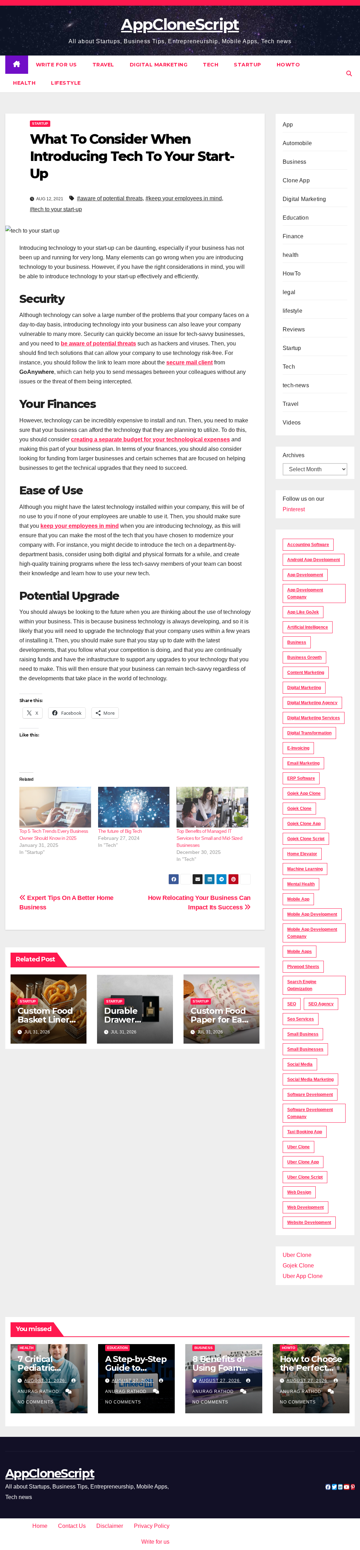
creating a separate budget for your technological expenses (150, 439)
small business (303, 1034)
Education (296, 218)
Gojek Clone (299, 808)
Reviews (294, 329)
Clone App (296, 180)
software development (310, 1094)
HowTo (288, 64)
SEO (291, 1003)
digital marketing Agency (312, 702)
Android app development (313, 559)
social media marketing (310, 1079)
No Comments (35, 1402)
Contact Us (72, 1526)
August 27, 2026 (133, 1380)
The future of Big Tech (120, 831)
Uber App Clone (303, 1276)
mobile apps (299, 951)
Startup (247, 64)
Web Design (299, 1192)
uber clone (298, 1146)
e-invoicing (298, 748)
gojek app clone (304, 793)
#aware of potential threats (110, 198)
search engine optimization (301, 985)
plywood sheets (303, 966)
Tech (210, 64)
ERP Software (301, 778)
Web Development (305, 1207)
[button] (349, 74)
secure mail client (189, 362)
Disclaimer (109, 1526)
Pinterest (294, 509)
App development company (305, 593)
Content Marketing (305, 672)
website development (309, 1222)
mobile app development (312, 914)
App (288, 125)
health (24, 83)
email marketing (303, 763)
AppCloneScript (180, 24)
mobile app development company (312, 933)
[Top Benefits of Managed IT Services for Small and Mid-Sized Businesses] (212, 807)
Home (39, 1526)
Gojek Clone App (304, 823)
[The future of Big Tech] (134, 807)
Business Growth (304, 657)
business (296, 642)
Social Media (300, 1064)
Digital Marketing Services (313, 717)
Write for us (56, 64)
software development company (310, 1113)
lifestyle (66, 83)
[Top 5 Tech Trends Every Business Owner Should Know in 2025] (55, 807)
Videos (292, 423)
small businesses (305, 1049)
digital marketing (304, 687)
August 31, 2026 (45, 1380)
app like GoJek (303, 612)
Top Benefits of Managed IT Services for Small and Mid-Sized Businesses (209, 838)
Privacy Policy (151, 1526)
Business (295, 162)
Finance (293, 236)
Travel (103, 64)
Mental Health (301, 884)
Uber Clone (297, 1255)
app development (305, 574)
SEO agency (321, 1003)
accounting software (308, 544)
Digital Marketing (159, 64)
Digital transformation (309, 733)
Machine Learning (305, 869)
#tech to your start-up (56, 209)
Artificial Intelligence (307, 627)
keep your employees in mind (79, 526)
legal (289, 292)
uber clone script (305, 1177)
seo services (300, 1019)
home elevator (302, 853)
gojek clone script (305, 838)
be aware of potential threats (98, 343)
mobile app (298, 899)
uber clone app (303, 1162)
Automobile (297, 143)
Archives (293, 455)
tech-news (296, 385)
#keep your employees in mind (184, 198)
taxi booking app (304, 1131)
